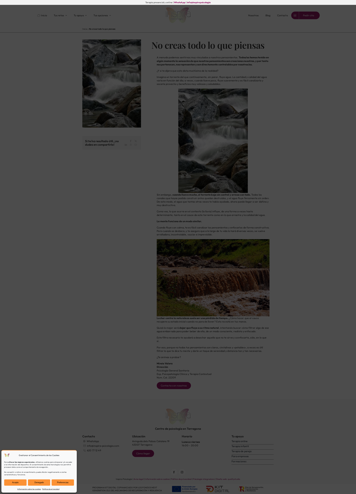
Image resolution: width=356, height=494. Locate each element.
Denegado (39, 482)
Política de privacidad (50, 489)
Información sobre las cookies (29, 489)
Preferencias (63, 482)
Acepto (15, 482)
